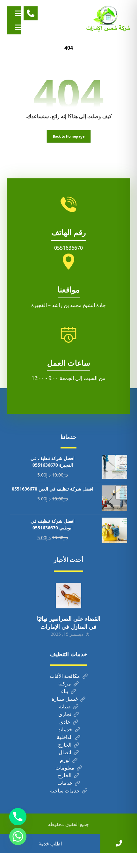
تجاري (64, 714)
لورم (65, 759)
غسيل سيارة (65, 698)
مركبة (64, 683)
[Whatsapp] (17, 836)
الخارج (64, 744)
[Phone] (17, 816)
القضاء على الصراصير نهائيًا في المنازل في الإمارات (68, 622)
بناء (64, 691)
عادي (64, 721)
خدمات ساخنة (65, 790)
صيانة (65, 706)
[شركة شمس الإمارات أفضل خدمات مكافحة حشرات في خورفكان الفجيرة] (108, 19)
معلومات (64, 767)
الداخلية (65, 737)
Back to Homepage (68, 136)
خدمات (64, 729)
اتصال (65, 752)
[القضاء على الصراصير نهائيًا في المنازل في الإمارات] (68, 595)
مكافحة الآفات (65, 675)
